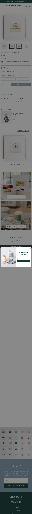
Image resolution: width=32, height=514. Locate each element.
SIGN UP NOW (23, 261)
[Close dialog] (30, 248)
